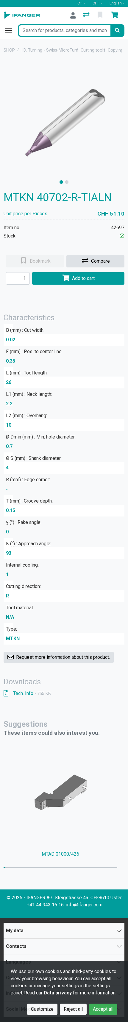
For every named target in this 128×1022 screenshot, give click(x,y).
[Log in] (73, 15)
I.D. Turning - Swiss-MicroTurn (49, 50)
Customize (42, 1009)
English (116, 3)
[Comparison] (86, 15)
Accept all (103, 1009)
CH (79, 3)
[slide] (61, 182)
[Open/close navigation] (11, 30)
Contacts (16, 946)
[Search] (117, 30)
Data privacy (58, 993)
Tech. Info (32, 693)
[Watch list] (100, 15)
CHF (96, 3)
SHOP (9, 50)
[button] (122, 236)
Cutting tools (93, 50)
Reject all (73, 1009)
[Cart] (115, 15)
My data (15, 930)
